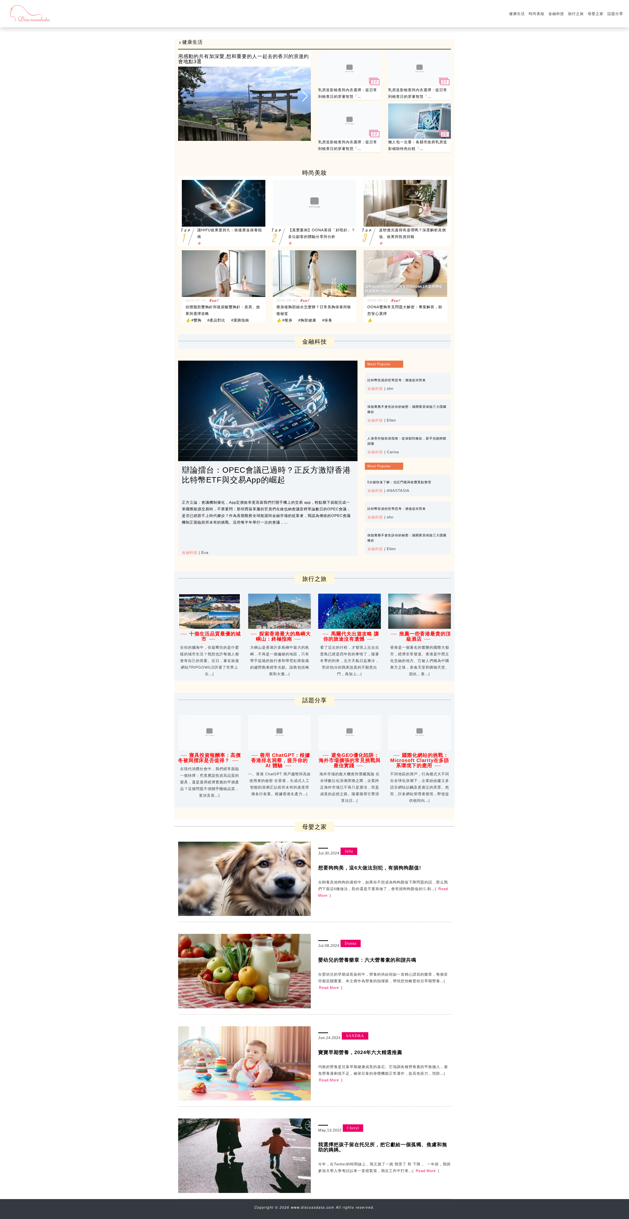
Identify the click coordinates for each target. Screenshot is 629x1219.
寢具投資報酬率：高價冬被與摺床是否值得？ (209, 757)
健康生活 (517, 14)
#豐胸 (196, 320)
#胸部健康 (307, 320)
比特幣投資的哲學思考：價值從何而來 (396, 380)
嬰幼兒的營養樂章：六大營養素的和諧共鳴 (367, 960)
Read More (329, 987)
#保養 (327, 320)
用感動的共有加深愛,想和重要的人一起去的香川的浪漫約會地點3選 (243, 59)
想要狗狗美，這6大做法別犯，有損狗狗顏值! (369, 867)
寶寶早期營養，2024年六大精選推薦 (360, 1052)
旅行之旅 (576, 14)
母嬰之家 (595, 14)
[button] (305, 96)
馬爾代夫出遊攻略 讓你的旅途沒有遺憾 (351, 636)
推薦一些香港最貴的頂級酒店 (425, 636)
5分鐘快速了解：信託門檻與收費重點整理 (399, 482)
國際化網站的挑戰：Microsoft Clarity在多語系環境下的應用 (419, 760)
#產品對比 (216, 320)
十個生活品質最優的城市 (215, 636)
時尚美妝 (536, 14)
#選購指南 (240, 320)
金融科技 (556, 14)
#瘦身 (287, 320)
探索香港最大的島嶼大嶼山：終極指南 (283, 636)
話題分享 (615, 14)
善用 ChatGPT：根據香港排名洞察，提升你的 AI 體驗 (280, 760)
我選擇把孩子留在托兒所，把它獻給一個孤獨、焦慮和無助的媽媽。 (382, 1147)
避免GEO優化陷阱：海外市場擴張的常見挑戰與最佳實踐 (350, 760)
